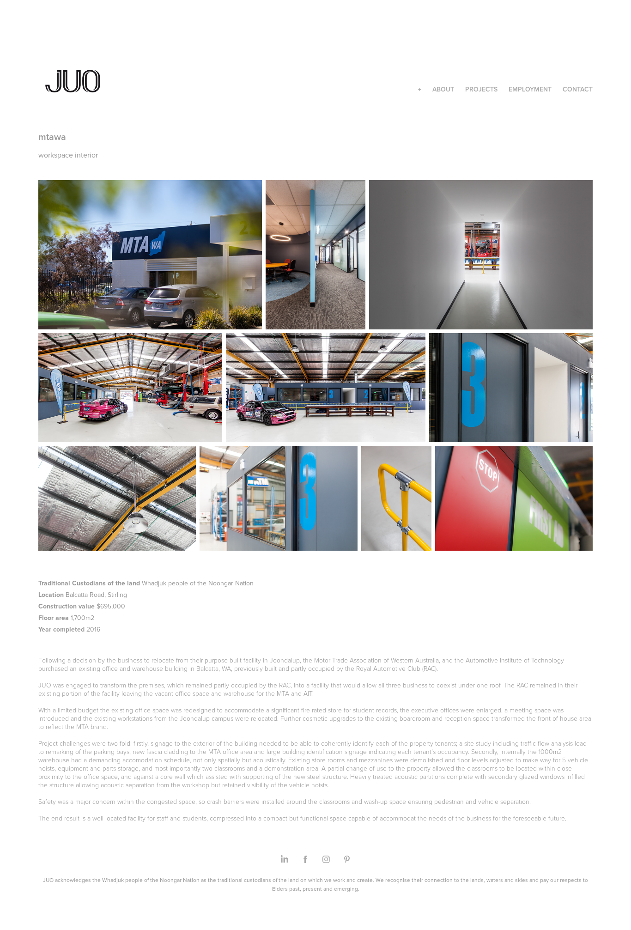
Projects (481, 89)
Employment (530, 89)
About (443, 89)
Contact (578, 89)
